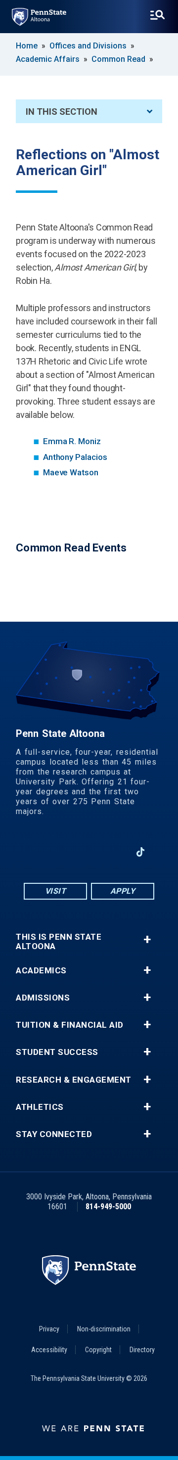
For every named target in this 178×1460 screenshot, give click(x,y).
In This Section (61, 111)
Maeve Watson (70, 472)
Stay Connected (54, 1134)
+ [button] (147, 939)
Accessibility (49, 1350)
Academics (41, 970)
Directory (142, 1350)
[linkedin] (115, 852)
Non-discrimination (104, 1329)
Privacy (49, 1329)
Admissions (43, 998)
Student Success (57, 1052)
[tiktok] (141, 852)
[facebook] (37, 852)
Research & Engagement (74, 1080)
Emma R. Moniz (72, 441)
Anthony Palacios (75, 457)
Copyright (98, 1350)
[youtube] (89, 852)
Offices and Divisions (88, 45)
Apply (122, 891)
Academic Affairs (48, 59)
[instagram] (63, 852)
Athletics (40, 1107)
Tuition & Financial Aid (70, 1025)
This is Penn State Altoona (58, 941)
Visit (55, 891)
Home (27, 45)
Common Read (118, 59)
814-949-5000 (108, 1206)
